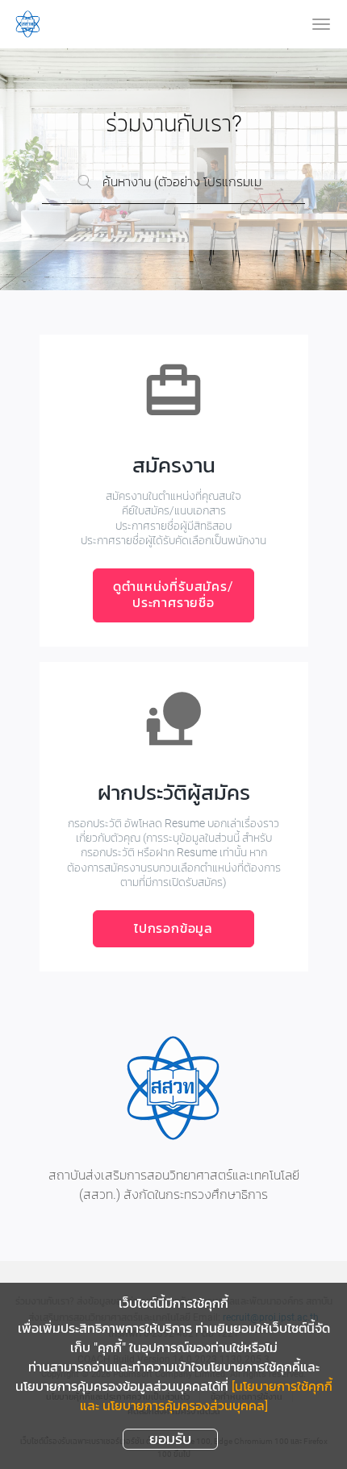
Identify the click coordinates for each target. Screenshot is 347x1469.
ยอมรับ (170, 1438)
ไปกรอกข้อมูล (173, 928)
